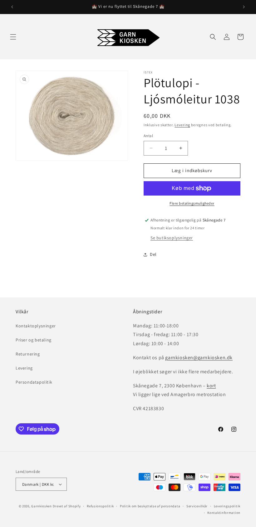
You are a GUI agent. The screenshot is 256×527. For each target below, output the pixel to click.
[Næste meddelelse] (244, 7)
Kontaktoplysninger (36, 326)
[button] (13, 37)
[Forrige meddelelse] (12, 7)
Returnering (28, 354)
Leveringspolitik (227, 506)
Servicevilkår (197, 506)
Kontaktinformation (223, 512)
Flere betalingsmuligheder (192, 203)
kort (211, 385)
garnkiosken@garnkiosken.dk (199, 357)
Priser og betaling (34, 340)
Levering (182, 124)
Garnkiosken (41, 506)
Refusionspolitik (100, 506)
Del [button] (153, 254)
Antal (148, 135)
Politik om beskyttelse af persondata (150, 506)
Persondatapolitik (34, 382)
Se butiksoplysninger (171, 238)
